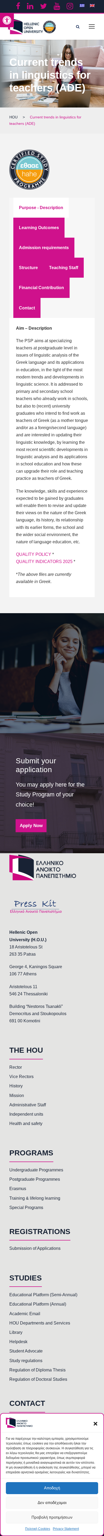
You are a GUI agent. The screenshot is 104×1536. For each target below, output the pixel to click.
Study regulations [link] (25, 1360)
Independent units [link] (26, 1114)
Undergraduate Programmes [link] (36, 1170)
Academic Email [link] (24, 1313)
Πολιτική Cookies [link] (37, 1529)
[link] (7, 20)
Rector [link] (15, 1067)
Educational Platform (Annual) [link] (37, 1304)
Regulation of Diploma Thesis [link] (37, 1370)
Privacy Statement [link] (66, 1529)
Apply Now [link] (31, 825)
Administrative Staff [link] (27, 1105)
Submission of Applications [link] (35, 1248)
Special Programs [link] (26, 1207)
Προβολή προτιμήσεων (52, 1517)
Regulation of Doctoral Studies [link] (38, 1379)
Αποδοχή (52, 1488)
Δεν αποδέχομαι (52, 1502)
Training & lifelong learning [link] (34, 1198)
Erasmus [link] (17, 1188)
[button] (95, 1423)
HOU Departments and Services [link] (39, 1323)
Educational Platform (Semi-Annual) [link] (43, 1294)
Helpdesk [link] (18, 1341)
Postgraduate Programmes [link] (34, 1179)
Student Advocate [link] (26, 1351)
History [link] (16, 1086)
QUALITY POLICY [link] (33, 554)
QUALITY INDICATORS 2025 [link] (44, 561)
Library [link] (15, 1332)
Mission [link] (16, 1095)
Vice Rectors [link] (21, 1076)
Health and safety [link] (25, 1123)
